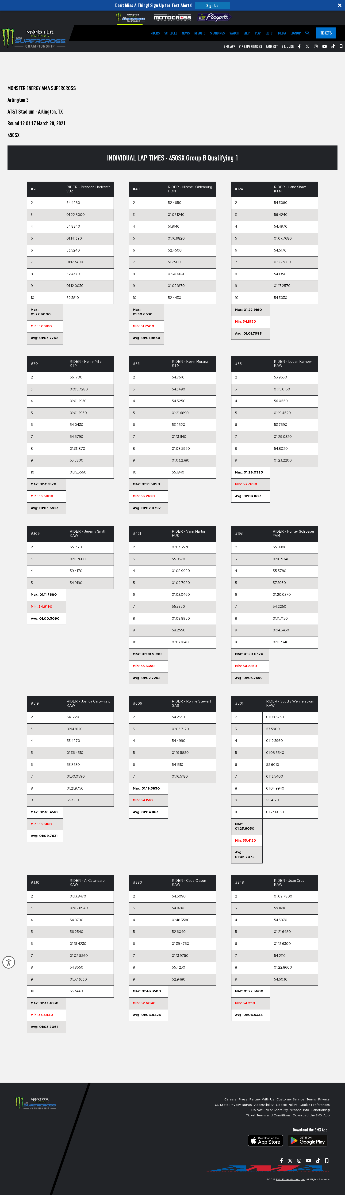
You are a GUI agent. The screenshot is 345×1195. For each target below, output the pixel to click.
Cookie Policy (286, 1105)
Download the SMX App (311, 1115)
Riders (154, 33)
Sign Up (212, 5)
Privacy (324, 1099)
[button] (172, 5)
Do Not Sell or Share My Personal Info (280, 1110)
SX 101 (269, 33)
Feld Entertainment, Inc (290, 1179)
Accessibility (264, 1105)
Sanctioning (320, 1110)
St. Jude (288, 46)
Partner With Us (261, 1099)
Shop (246, 33)
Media (282, 33)
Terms (311, 1099)
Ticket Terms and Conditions (268, 1115)
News (186, 33)
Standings (217, 33)
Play (258, 33)
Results (200, 33)
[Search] (307, 33)
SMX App (229, 46)
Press (243, 1099)
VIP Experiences (250, 46)
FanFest (272, 46)
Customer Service (290, 1099)
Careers (230, 1099)
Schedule (170, 33)
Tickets (326, 33)
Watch (234, 33)
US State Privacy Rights (233, 1105)
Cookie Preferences (314, 1105)
